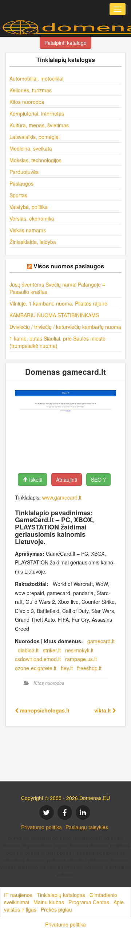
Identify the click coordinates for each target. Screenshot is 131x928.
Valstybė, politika (28, 206)
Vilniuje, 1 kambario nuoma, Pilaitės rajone (58, 303)
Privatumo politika (41, 827)
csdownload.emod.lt (38, 659)
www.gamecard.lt (62, 497)
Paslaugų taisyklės (87, 827)
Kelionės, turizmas (30, 90)
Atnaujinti (66, 479)
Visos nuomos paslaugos (68, 266)
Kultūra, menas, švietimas (39, 125)
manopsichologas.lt (44, 710)
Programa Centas (88, 902)
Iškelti (35, 479)
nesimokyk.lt (79, 650)
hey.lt (67, 668)
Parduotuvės (24, 171)
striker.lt (52, 650)
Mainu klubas (48, 902)
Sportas (18, 195)
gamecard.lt (101, 641)
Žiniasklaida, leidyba (32, 241)
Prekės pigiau (56, 909)
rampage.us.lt (81, 659)
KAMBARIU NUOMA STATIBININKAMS (54, 315)
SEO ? (98, 479)
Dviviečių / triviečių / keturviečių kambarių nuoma (65, 326)
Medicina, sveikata (30, 148)
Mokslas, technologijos (35, 160)
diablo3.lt (28, 650)
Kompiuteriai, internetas (36, 113)
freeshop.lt (89, 668)
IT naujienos (18, 894)
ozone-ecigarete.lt (35, 668)
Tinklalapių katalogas (61, 894)
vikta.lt (103, 710)
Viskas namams (27, 230)
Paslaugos (21, 183)
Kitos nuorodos (26, 101)
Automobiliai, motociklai (36, 78)
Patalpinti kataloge (65, 42)
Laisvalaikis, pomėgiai (34, 136)
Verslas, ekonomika (31, 218)
